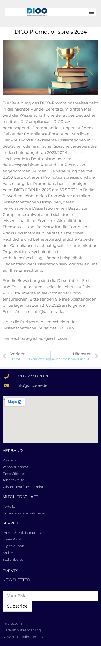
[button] (91, 12)
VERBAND (13, 450)
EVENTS (10, 570)
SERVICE (11, 523)
